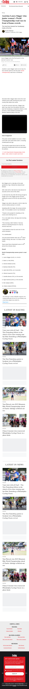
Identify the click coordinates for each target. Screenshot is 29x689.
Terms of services (17, 170)
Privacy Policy (19, 678)
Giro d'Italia (19, 628)
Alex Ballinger (10, 30)
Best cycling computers (21, 639)
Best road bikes (8, 637)
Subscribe (21, 1)
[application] (14, 123)
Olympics (19, 631)
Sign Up (14, 674)
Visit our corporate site (19, 683)
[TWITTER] (10, 292)
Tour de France (9, 628)
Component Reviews (8, 647)
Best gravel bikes (21, 637)
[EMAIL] (17, 292)
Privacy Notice (18, 172)
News (21, 32)
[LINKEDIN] (15, 292)
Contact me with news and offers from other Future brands (14, 670)
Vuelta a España (9, 631)
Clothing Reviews (21, 647)
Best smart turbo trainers (7, 639)
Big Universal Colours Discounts (16, 6)
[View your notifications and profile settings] (14, 2)
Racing (3, 12)
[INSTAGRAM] (13, 292)
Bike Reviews (21, 645)
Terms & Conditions (13, 679)
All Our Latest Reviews (7, 645)
